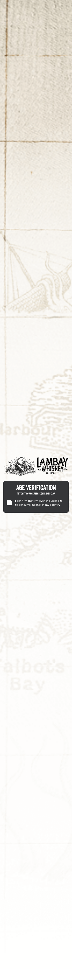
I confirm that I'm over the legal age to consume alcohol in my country (38, 502)
